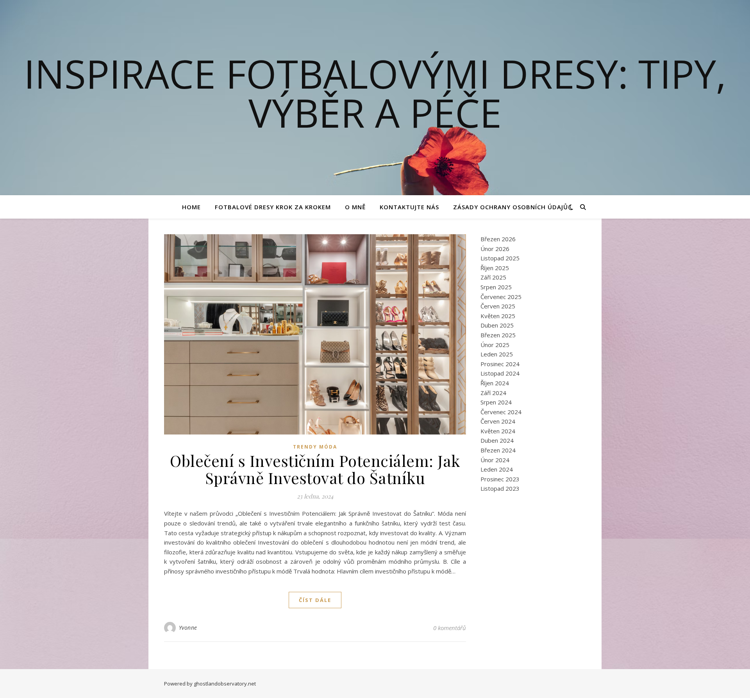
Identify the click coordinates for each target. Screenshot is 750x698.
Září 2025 (493, 277)
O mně (355, 207)
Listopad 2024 (500, 373)
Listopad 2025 (500, 258)
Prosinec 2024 (500, 364)
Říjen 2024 (494, 383)
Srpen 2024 (496, 402)
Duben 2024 (497, 440)
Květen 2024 (497, 431)
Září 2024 (493, 393)
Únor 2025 (494, 345)
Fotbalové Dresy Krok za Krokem (273, 207)
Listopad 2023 (500, 488)
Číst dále (315, 600)
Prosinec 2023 (500, 479)
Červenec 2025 (500, 297)
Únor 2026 (494, 249)
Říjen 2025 (494, 268)
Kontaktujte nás (409, 207)
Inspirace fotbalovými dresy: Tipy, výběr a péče (375, 93)
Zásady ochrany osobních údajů (510, 207)
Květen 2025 (497, 316)
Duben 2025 (497, 325)
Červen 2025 (497, 306)
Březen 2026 (498, 239)
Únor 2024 (494, 460)
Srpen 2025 (496, 287)
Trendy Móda (315, 446)
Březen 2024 (498, 450)
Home (191, 207)
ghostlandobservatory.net (225, 683)
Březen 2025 (498, 335)
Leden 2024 (496, 469)
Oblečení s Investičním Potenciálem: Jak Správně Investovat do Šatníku (315, 469)
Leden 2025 (496, 354)
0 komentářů (449, 628)
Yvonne (188, 627)
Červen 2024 (497, 421)
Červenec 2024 (500, 412)
